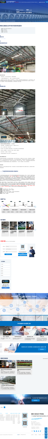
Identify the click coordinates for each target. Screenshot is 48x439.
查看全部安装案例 (45, 358)
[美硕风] (3, 2)
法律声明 (32, 434)
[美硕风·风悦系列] (14, 205)
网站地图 (40, 434)
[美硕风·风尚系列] (23, 205)
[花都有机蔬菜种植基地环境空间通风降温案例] (24, 364)
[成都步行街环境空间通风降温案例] (13, 226)
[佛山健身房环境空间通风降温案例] (5, 226)
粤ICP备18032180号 (23, 434)
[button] (35, 207)
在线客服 (23, 253)
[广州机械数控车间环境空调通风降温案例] (22, 226)
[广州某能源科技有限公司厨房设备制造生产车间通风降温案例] (30, 226)
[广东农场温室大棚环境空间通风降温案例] (8, 380)
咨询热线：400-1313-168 (23, 255)
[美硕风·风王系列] (32, 205)
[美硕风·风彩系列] (6, 205)
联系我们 (6, 287)
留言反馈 (43, 434)
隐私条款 (36, 434)
